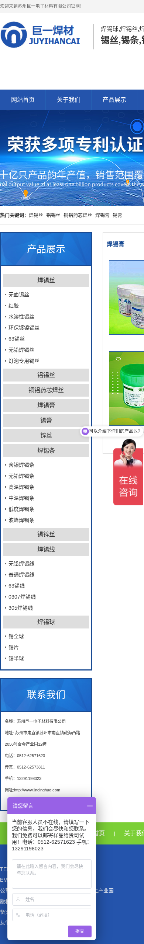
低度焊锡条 (21, 509)
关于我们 (68, 100)
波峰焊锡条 (21, 520)
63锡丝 (16, 339)
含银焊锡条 (21, 465)
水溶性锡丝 (21, 317)
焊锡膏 (102, 215)
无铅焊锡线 (21, 564)
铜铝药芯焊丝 (78, 215)
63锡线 (16, 586)
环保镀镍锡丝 (24, 328)
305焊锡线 (20, 608)
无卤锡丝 (18, 294)
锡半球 (16, 658)
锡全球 (16, 636)
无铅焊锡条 (21, 476)
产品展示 (114, 100)
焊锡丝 (36, 215)
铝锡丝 (53, 215)
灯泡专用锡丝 (24, 361)
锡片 (13, 647)
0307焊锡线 (22, 597)
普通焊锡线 (21, 575)
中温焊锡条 (21, 498)
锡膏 (117, 215)
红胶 (13, 306)
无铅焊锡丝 (21, 350)
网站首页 (23, 100)
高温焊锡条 (21, 487)
